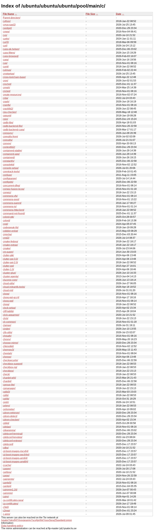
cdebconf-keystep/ (12, 437)
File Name (8, 14)
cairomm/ (8, 493)
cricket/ (6, 91)
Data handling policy (12, 525)
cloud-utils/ (8, 283)
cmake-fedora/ (10, 241)
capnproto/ (8, 479)
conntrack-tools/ (11, 171)
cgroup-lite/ (9, 384)
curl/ (5, 45)
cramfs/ (7, 105)
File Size (90, 14)
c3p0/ (6, 507)
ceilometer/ (9, 409)
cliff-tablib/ (8, 311)
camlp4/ (7, 486)
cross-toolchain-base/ (14, 77)
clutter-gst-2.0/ (10, 262)
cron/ (5, 80)
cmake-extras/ (10, 245)
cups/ (6, 59)
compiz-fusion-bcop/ (13, 189)
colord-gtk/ (8, 217)
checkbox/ (8, 371)
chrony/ (7, 339)
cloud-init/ (8, 290)
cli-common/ (9, 322)
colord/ (6, 220)
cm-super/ (8, 252)
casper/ (7, 468)
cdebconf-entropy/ (12, 440)
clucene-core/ (10, 280)
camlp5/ (7, 482)
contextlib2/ (9, 147)
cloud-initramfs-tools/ (14, 287)
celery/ (6, 405)
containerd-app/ (11, 154)
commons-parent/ (12, 203)
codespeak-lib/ (10, 227)
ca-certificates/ (10, 503)
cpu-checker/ (10, 112)
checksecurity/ (10, 360)
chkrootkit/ (8, 346)
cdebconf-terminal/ (13, 433)
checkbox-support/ (12, 363)
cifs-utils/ (7, 332)
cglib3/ (6, 391)
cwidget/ (7, 28)
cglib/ (6, 395)
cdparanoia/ (9, 430)
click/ (5, 318)
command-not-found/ (14, 213)
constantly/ (8, 161)
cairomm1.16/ (10, 489)
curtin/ (6, 38)
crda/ (5, 98)
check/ (6, 374)
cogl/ (5, 224)
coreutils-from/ (10, 136)
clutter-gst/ (8, 266)
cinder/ (6, 328)
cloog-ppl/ (8, 301)
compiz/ (7, 192)
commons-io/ (10, 206)
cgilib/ (6, 398)
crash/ (6, 101)
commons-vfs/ (10, 196)
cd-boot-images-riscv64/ (15, 451)
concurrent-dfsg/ (11, 185)
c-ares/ (6, 514)
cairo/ (6, 496)
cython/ (7, 21)
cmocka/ (7, 234)
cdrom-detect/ (10, 416)
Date (118, 14)
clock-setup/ (9, 308)
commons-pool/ (11, 199)
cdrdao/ (7, 426)
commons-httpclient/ (13, 210)
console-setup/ (10, 168)
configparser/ (10, 178)
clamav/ (7, 325)
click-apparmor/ (11, 315)
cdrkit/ (6, 423)
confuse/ (7, 175)
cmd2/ (6, 238)
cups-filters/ (9, 52)
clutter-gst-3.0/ (10, 259)
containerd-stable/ (12, 150)
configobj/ (8, 182)
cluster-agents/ (10, 276)
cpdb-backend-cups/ (14, 129)
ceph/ (6, 402)
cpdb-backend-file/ (13, 126)
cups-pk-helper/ (11, 49)
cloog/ (6, 304)
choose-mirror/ (10, 342)
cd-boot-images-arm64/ (15, 458)
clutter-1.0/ (8, 269)
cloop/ (6, 293)
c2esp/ (6, 510)
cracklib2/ (8, 108)
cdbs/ (6, 447)
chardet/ (7, 381)
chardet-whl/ (9, 377)
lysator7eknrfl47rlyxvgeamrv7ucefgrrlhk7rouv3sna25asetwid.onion (36, 520)
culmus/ (7, 70)
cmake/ (7, 248)
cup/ (5, 63)
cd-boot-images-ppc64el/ (16, 454)
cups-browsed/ (10, 56)
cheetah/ (7, 353)
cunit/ (6, 66)
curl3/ (6, 42)
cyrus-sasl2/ (9, 24)
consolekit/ (8, 164)
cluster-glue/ (9, 273)
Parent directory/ (11, 17)
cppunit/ (7, 115)
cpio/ (5, 119)
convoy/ (7, 143)
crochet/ (7, 84)
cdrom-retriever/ (11, 412)
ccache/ (7, 465)
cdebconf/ (8, 444)
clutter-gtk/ (8, 255)
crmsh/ (6, 87)
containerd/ (9, 157)
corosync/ (8, 133)
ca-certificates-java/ (13, 500)
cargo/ (6, 475)
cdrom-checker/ (11, 419)
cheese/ (7, 357)
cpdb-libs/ (8, 122)
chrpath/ (7, 336)
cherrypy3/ (8, 349)
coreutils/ (7, 140)
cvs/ (5, 35)
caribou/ (7, 472)
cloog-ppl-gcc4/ (11, 297)
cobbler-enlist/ (10, 231)
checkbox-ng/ (10, 367)
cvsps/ (6, 31)
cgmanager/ (9, 388)
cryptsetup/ (8, 73)
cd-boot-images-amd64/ (15, 461)
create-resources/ (12, 94)
